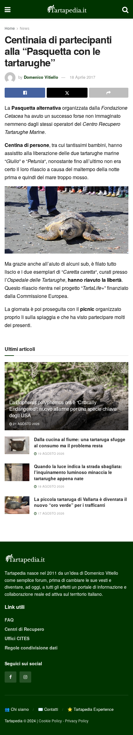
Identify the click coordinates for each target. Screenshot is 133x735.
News (24, 28)
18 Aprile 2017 (82, 77)
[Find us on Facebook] (10, 677)
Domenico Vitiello (41, 77)
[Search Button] (125, 9)
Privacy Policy (76, 720)
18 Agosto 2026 (50, 486)
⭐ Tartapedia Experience (90, 709)
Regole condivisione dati (31, 647)
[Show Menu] (8, 9)
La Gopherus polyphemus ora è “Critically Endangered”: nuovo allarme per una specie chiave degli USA (63, 409)
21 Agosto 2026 (26, 424)
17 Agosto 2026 (50, 513)
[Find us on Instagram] (25, 677)
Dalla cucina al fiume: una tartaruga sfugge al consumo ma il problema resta (79, 442)
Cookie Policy (50, 720)
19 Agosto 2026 (50, 453)
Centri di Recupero (24, 629)
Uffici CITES (17, 638)
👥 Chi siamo (17, 709)
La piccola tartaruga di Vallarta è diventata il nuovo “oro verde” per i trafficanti (80, 502)
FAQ (9, 620)
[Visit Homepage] (66, 9)
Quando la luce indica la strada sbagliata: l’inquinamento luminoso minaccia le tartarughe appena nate (78, 472)
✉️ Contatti (48, 709)
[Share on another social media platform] (108, 93)
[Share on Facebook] (25, 93)
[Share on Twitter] (67, 93)
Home (10, 28)
